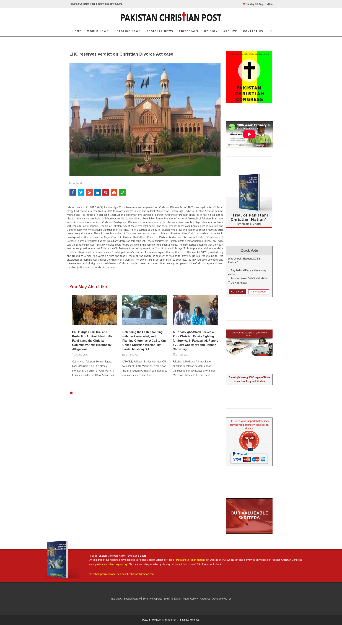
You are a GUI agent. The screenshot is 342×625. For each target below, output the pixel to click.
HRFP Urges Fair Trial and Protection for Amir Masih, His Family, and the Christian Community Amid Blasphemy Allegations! (92, 341)
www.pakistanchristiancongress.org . (109, 564)
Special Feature (132, 599)
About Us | (206, 599)
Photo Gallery (190, 599)
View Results (259, 292)
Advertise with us (221, 599)
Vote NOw (237, 292)
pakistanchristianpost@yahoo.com (135, 574)
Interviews (117, 599)
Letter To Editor (173, 599)
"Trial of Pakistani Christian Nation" (186, 560)
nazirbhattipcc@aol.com (102, 574)
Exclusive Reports (153, 599)
